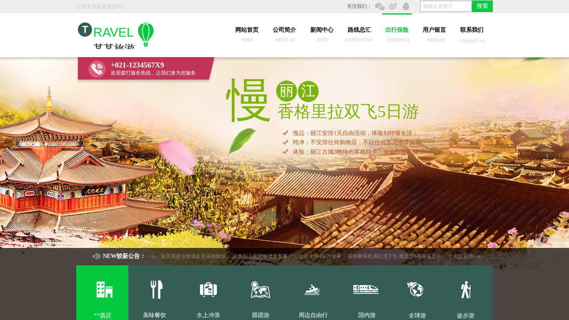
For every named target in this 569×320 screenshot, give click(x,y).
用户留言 (434, 30)
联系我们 (472, 30)
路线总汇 (359, 30)
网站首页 (247, 30)
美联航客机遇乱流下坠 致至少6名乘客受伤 (388, 256)
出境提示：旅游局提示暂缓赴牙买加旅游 (174, 256)
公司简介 (284, 30)
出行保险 (397, 30)
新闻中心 (322, 30)
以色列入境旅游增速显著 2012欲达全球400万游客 (280, 256)
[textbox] (446, 6)
